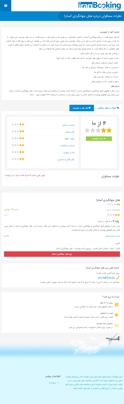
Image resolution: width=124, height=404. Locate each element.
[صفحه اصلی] (100, 6)
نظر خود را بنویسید (81, 107)
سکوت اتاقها (70, 138)
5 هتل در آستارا (104, 221)
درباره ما (52, 382)
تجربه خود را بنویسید (109, 32)
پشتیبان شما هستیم (105, 323)
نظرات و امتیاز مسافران (107, 107)
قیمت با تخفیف (106, 313)
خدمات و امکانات (68, 145)
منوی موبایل (5, 5)
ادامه (32, 94)
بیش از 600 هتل (106, 302)
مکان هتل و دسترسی (66, 159)
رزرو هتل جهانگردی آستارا (62, 254)
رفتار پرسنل (70, 131)
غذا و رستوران (69, 152)
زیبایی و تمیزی (68, 124)
